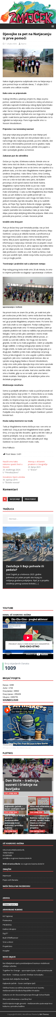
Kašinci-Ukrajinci (9, 929)
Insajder (6, 950)
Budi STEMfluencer (10, 938)
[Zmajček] (28, 21)
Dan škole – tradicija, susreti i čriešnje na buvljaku (22, 784)
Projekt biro (7, 946)
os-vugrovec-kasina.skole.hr (32, 864)
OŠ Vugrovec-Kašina (9, 748)
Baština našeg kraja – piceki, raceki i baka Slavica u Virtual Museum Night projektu (40, 823)
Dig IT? (5, 933)
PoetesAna (7, 920)
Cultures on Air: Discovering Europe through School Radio (26, 995)
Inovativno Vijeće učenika (14, 477)
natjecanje (15, 499)
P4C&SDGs (7, 925)
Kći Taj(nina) (8, 916)
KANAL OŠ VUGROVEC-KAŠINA (17, 614)
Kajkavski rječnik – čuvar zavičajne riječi (15, 807)
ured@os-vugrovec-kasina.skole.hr (17, 858)
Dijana (23, 43)
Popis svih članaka (10, 880)
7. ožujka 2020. (11, 43)
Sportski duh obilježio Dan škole (16, 979)
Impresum (7, 875)
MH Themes (44, 1014)
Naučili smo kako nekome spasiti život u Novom (12, 464)
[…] (24, 598)
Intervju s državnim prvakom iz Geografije (37, 463)
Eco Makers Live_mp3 (24, 748)
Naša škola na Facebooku (16, 886)
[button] (52, 26)
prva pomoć (30, 499)
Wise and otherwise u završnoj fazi (40, 807)
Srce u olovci (8, 942)
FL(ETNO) (8, 753)
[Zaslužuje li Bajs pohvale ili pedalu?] (28, 544)
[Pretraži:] (28, 519)
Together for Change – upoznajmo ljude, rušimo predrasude (27, 970)
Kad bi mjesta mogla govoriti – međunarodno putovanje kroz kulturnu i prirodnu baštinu (15, 821)
